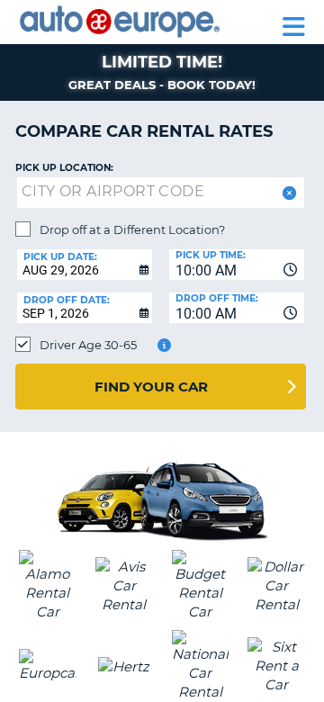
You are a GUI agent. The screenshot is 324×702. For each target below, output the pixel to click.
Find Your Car (151, 386)
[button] (287, 193)
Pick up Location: (64, 168)
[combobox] (236, 264)
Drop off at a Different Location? (132, 229)
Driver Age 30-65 (88, 345)
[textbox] (160, 193)
